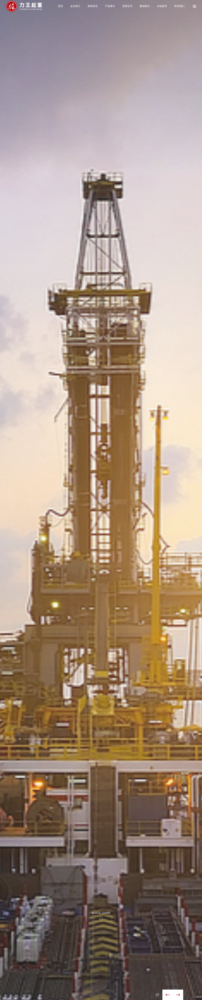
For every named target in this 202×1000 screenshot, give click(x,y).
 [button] (168, 995)
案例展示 (145, 6)
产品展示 (110, 6)
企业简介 (75, 6)
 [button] (178, 995)
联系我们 (179, 6)
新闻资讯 (93, 6)
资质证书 (127, 6)
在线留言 (162, 6)
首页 (60, 6)
